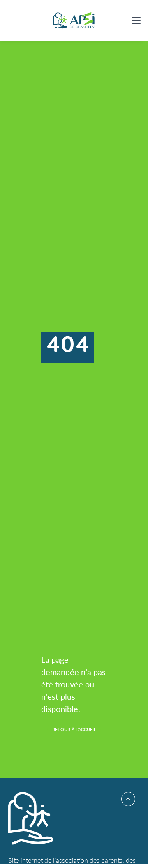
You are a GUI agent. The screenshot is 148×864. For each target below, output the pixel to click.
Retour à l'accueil (74, 729)
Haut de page (125, 799)
